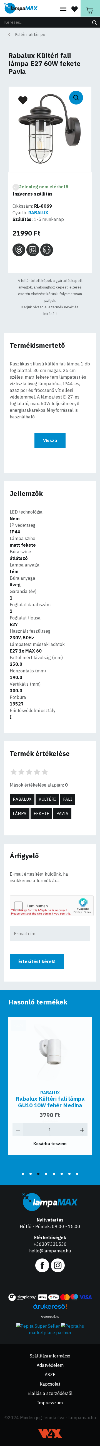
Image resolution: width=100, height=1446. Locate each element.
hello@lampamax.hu (50, 1250)
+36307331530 (50, 1244)
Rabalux (22, 799)
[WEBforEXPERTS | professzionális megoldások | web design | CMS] (50, 1433)
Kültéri (47, 799)
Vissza (50, 440)
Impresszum (50, 1402)
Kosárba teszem (50, 1143)
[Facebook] (42, 1265)
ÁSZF (50, 1374)
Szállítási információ (50, 1356)
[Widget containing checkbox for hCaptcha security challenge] (52, 905)
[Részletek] (50, 1051)
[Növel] (82, 1129)
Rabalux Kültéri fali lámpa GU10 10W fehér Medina (50, 1102)
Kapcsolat (50, 1384)
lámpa (19, 813)
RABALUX (38, 212)
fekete (41, 813)
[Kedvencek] (74, 9)
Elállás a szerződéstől (50, 1393)
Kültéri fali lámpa (30, 34)
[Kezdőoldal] (21, 8)
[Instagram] (58, 1265)
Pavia (62, 813)
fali (67, 799)
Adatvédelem (50, 1365)
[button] (23, 1174)
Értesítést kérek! (37, 961)
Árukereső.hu (50, 1316)
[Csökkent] (17, 1129)
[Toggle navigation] (63, 9)
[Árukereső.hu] (50, 1308)
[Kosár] (90, 8)
